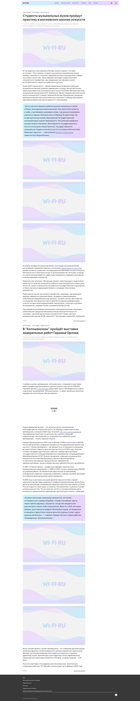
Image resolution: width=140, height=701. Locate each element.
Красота (75, 3)
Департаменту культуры (71, 268)
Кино (57, 3)
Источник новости (79, 320)
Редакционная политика (29, 688)
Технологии (65, 3)
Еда (89, 3)
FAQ (24, 677)
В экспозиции (42, 388)
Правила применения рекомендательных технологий (37, 691)
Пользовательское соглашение (31, 680)
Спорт (95, 3)
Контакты (25, 686)
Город (83, 3)
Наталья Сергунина (64, 132)
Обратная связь (27, 683)
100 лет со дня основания (70, 432)
